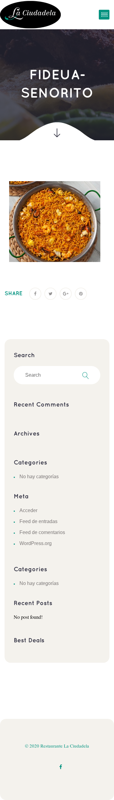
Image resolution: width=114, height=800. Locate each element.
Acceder (28, 510)
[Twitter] (50, 294)
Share (13, 293)
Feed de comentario (42, 532)
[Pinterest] (81, 294)
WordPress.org (35, 543)
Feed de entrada (38, 521)
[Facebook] (35, 294)
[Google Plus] (66, 294)
